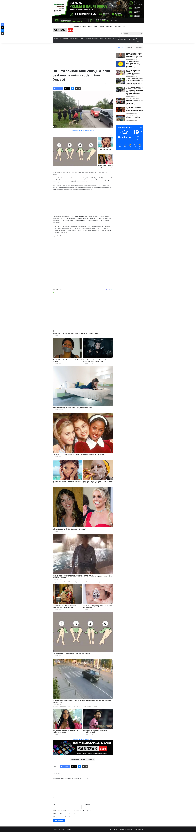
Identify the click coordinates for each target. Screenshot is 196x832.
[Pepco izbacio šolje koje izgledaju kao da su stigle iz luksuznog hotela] (120, 118)
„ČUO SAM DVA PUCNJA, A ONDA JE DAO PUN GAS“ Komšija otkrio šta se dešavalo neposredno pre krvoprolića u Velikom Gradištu (134, 81)
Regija (90, 26)
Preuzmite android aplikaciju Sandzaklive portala (82, 739)
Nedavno (120, 47)
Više (124, 26)
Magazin (108, 26)
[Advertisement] (83, 55)
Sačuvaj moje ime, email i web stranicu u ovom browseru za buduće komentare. (73, 810)
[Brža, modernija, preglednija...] (83, 748)
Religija (101, 38)
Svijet (96, 26)
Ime (54, 797)
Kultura (114, 38)
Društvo (77, 38)
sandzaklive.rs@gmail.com (126, 829)
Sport (102, 26)
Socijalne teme (108, 38)
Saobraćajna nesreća (78, 759)
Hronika (82, 38)
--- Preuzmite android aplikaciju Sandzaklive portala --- (83, 130)
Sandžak (76, 26)
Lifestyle (117, 26)
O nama (135, 829)
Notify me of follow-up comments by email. (64, 813)
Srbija (84, 26)
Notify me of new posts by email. (62, 816)
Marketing (140, 829)
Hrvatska (91, 759)
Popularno (129, 47)
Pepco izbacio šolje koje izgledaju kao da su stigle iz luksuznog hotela (133, 117)
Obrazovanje (95, 38)
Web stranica (87, 804)
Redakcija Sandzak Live (59, 84)
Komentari (139, 47)
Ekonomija (88, 38)
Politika (72, 38)
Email (54, 804)
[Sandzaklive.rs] (63, 30)
